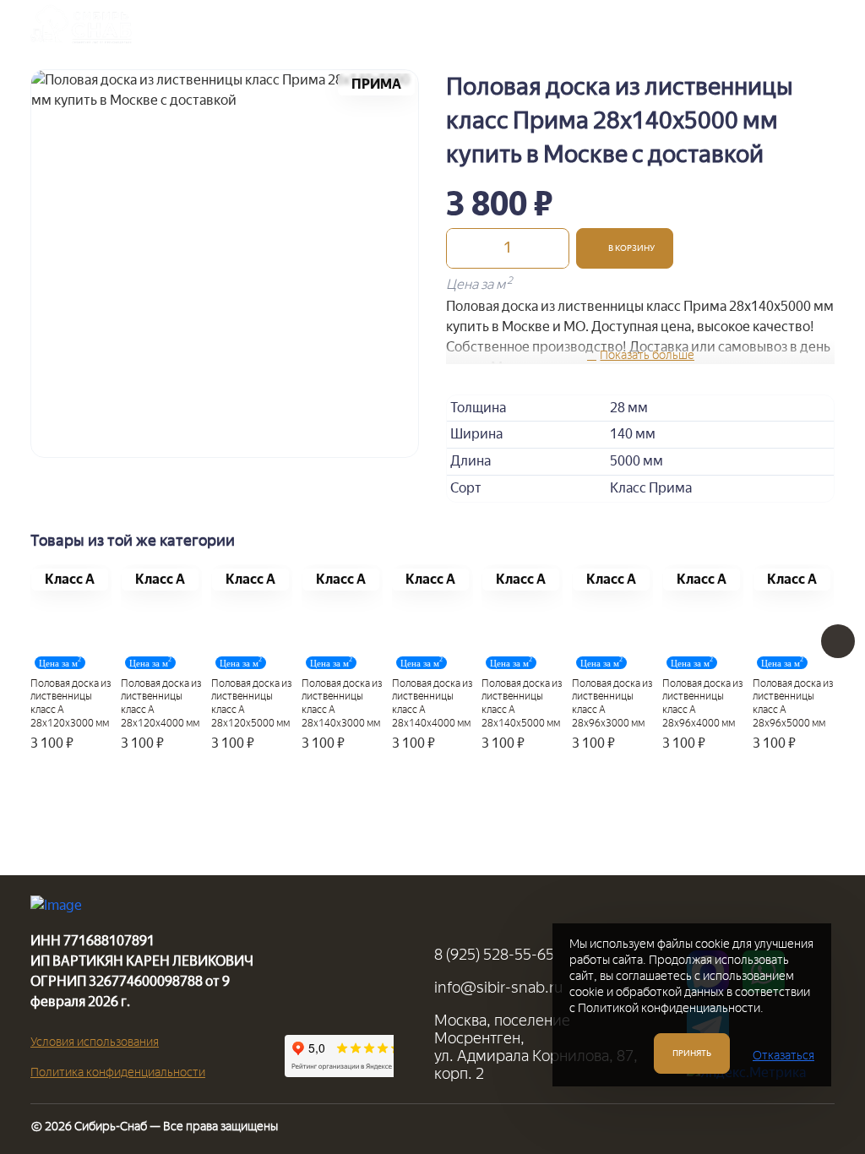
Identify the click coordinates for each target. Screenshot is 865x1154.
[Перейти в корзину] (771, 24)
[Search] (729, 24)
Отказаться (783, 1055)
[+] (552, 248)
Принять (691, 1053)
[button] (624, 248)
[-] (464, 248)
